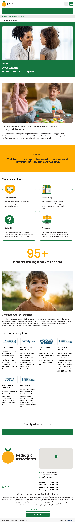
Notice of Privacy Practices (13, 471)
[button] (56, 456)
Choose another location (20, 16)
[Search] (66, 4)
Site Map (5, 477)
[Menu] (71, 4)
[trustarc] (69, 520)
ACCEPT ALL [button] (38, 514)
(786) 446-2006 (47, 477)
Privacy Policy (14, 520)
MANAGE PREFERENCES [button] (37, 510)
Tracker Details (23, 520)
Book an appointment (37, 11)
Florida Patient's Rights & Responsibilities (19, 468)
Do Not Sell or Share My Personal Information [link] (21, 483)
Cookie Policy (6, 520)
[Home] (2, 20)
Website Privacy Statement (13, 480)
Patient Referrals (9, 474)
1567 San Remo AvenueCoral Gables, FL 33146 (49, 473)
